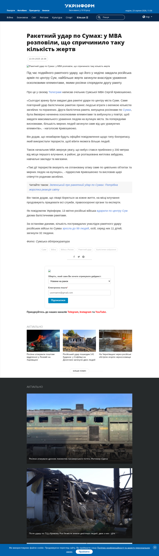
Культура (57, 17)
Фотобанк (22, 10)
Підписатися (58, 300)
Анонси (45, 10)
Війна (10, 17)
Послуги (11, 10)
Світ (34, 17)
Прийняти (84, 551)
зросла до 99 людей (76, 228)
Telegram (73, 312)
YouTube (100, 312)
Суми (44, 250)
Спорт (69, 17)
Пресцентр (34, 10)
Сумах (127, 109)
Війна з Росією (67, 250)
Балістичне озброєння (106, 250)
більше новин (79, 371)
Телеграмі (55, 92)
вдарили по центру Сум (112, 210)
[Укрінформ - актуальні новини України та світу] (79, 5)
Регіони (44, 17)
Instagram (85, 312)
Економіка (22, 17)
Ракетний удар (84, 250)
